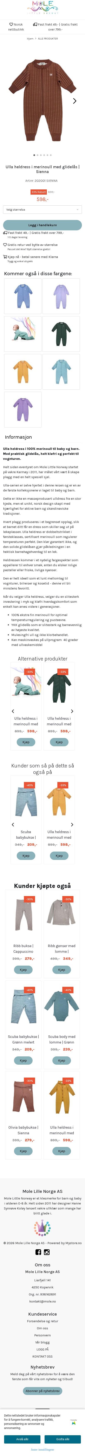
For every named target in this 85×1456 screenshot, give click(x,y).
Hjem (30, 38)
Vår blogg (42, 1342)
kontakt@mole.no (42, 1301)
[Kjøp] (22, 296)
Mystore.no (73, 1243)
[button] (34, 155)
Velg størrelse (15, 209)
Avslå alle (22, 1439)
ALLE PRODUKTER (48, 38)
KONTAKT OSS (42, 1356)
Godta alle (62, 1439)
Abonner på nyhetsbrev (43, 1391)
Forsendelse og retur (42, 1321)
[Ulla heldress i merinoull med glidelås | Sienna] (42, 101)
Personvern (42, 1335)
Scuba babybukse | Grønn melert (26, 837)
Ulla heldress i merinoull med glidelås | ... (26, 724)
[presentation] (13, 711)
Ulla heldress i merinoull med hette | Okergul (62, 1133)
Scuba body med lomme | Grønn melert (62, 1042)
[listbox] (42, 209)
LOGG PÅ (43, 1349)
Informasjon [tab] (18, 437)
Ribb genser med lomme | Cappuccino (62, 951)
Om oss (42, 1328)
